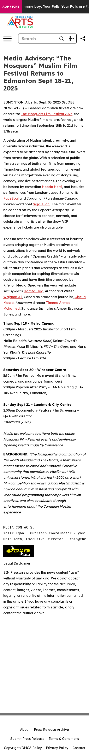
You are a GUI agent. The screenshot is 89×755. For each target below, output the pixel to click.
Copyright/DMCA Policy (23, 748)
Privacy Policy (57, 748)
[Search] (61, 38)
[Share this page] (83, 38)
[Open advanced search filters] (71, 38)
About (25, 729)
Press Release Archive (51, 729)
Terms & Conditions (64, 739)
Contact (78, 748)
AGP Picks (10, 6)
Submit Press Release (27, 739)
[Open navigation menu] (7, 38)
